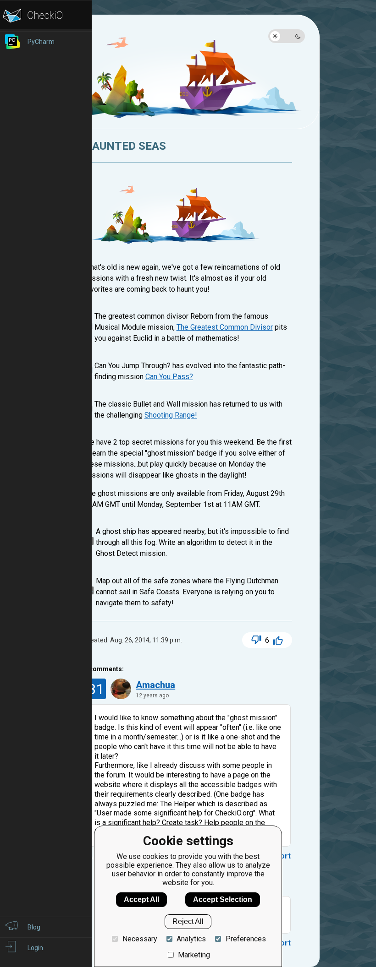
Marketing (194, 955)
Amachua (155, 684)
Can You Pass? (169, 376)
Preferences (245, 938)
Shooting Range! (170, 415)
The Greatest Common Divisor (225, 327)
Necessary (139, 938)
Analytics (191, 938)
